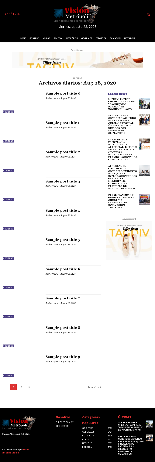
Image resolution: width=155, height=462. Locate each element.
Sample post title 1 (63, 123)
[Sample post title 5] (22, 247)
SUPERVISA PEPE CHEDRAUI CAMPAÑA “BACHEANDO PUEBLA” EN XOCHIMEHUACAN (122, 104)
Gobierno (8, 112)
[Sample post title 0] (22, 101)
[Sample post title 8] (22, 335)
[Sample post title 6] (22, 277)
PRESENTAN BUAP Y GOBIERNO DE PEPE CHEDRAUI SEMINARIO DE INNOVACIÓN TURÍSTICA (121, 201)
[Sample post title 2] (22, 160)
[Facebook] (112, 14)
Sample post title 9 (63, 357)
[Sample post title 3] (22, 189)
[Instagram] (119, 14)
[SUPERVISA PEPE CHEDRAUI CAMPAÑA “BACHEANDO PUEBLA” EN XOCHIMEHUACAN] (144, 103)
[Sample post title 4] (22, 218)
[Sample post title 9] (22, 365)
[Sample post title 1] (22, 131)
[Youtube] (140, 14)
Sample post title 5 (63, 240)
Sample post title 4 (63, 210)
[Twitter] (133, 14)
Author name (52, 98)
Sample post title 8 (63, 328)
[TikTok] (126, 14)
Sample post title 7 (63, 298)
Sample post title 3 (63, 181)
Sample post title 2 (63, 152)
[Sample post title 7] (22, 306)
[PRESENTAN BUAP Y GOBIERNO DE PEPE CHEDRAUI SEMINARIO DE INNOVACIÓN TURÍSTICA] (144, 199)
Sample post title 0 (63, 93)
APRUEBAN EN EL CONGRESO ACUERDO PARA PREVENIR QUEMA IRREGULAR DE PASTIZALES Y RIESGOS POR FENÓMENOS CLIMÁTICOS (122, 124)
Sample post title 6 (63, 269)
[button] (148, 14)
